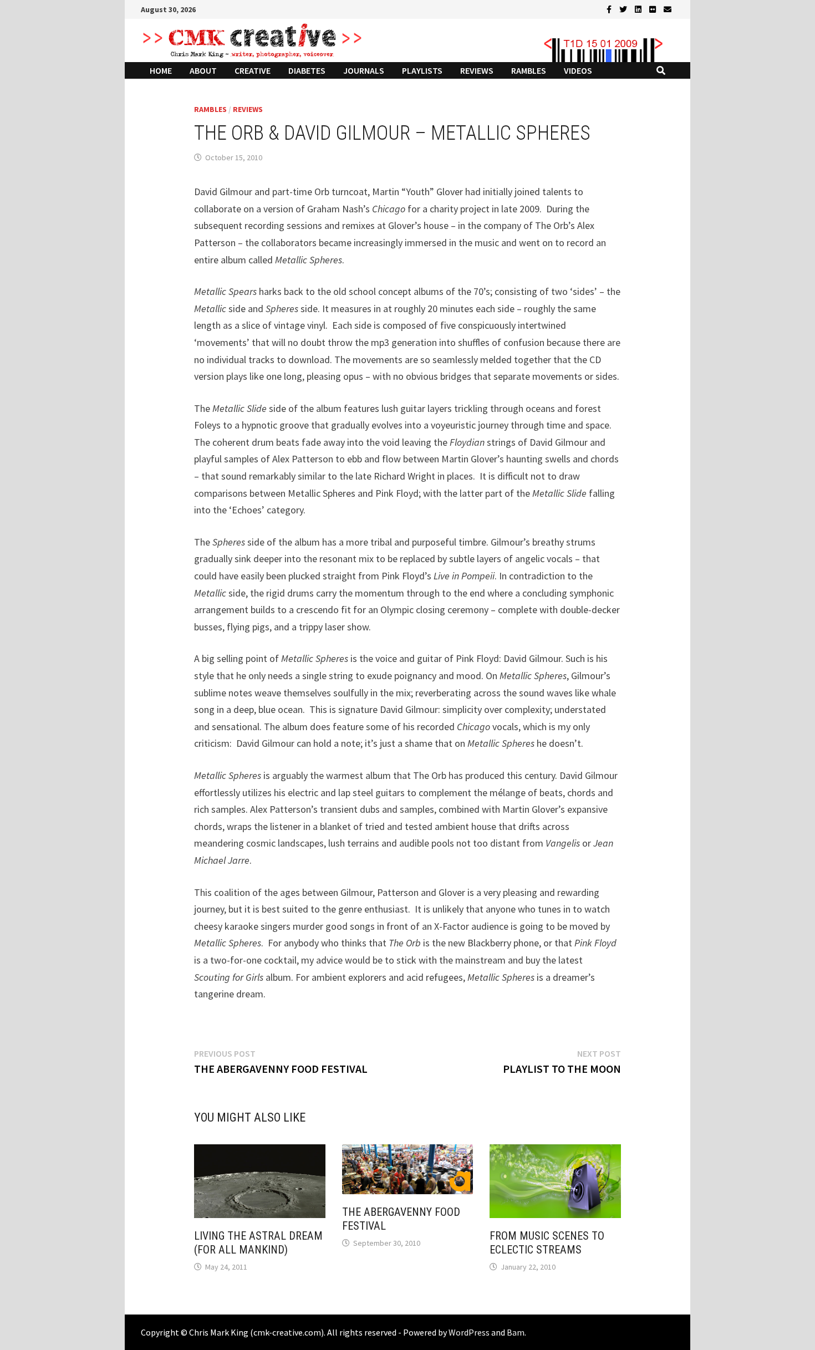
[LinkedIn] (639, 8)
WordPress (469, 1332)
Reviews (476, 70)
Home (161, 70)
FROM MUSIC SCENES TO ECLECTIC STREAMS (547, 1242)
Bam (515, 1332)
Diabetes (306, 70)
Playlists (422, 70)
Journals (363, 70)
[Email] (667, 8)
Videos (578, 70)
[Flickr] (653, 8)
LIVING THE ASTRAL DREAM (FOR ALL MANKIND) (258, 1242)
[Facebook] (610, 8)
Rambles (528, 70)
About (203, 70)
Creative (253, 70)
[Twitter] (624, 8)
